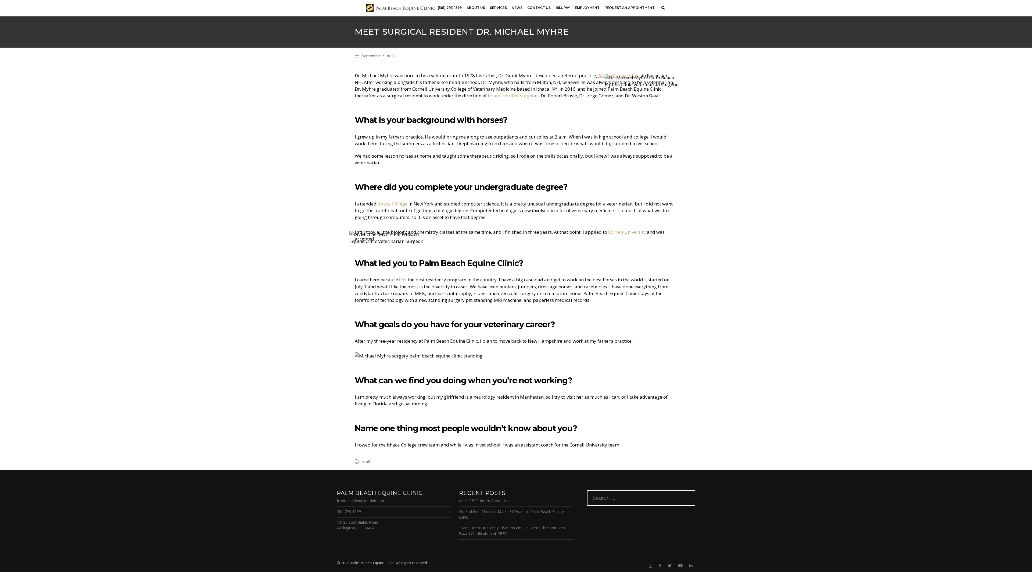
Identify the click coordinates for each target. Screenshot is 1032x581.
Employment (587, 8)
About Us (476, 8)
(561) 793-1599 (450, 8)
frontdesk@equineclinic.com (361, 500)
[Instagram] (650, 566)
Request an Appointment (629, 8)
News (517, 8)
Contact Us (539, 8)
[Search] (663, 8)
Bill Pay (563, 8)
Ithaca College (393, 204)
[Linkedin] (691, 566)
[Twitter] (670, 566)
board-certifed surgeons (514, 96)
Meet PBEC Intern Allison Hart (485, 500)
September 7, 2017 (378, 55)
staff (366, 461)
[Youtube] (680, 566)
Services (498, 8)
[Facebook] (660, 566)
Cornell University (627, 232)
